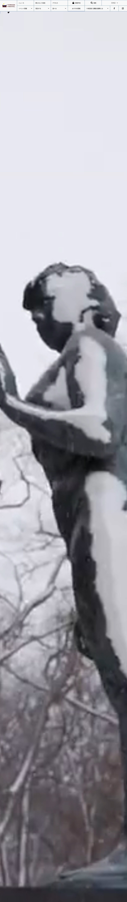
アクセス (55, 3)
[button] (114, 3)
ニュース (21, 3)
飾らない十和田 (40, 3)
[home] (8, 5)
